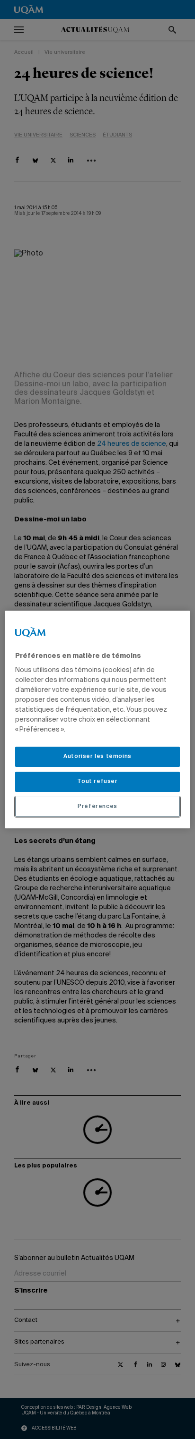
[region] (97, 720)
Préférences (97, 806)
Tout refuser (97, 781)
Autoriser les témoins (97, 756)
